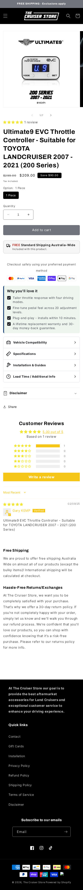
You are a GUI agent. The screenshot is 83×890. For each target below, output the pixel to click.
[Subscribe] (65, 832)
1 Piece (11, 195)
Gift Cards (16, 746)
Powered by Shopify (58, 882)
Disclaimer (16, 804)
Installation (17, 756)
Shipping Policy (20, 785)
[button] (5, 16)
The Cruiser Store (34, 882)
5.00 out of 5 (53, 432)
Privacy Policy (19, 765)
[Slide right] (51, 115)
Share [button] (12, 407)
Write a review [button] (41, 477)
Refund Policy (19, 775)
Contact (14, 736)
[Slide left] (32, 115)
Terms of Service (21, 794)
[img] (13, 504)
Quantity (9, 206)
